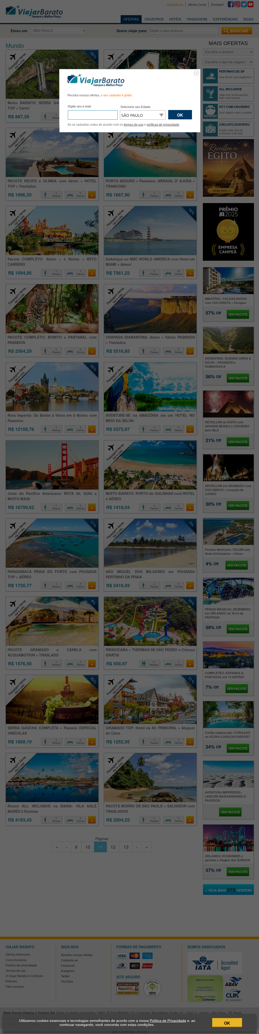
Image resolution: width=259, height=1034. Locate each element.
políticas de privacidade (163, 124)
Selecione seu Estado (135, 107)
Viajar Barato (96, 80)
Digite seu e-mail (79, 106)
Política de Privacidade (168, 1021)
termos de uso (133, 124)
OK (227, 1023)
